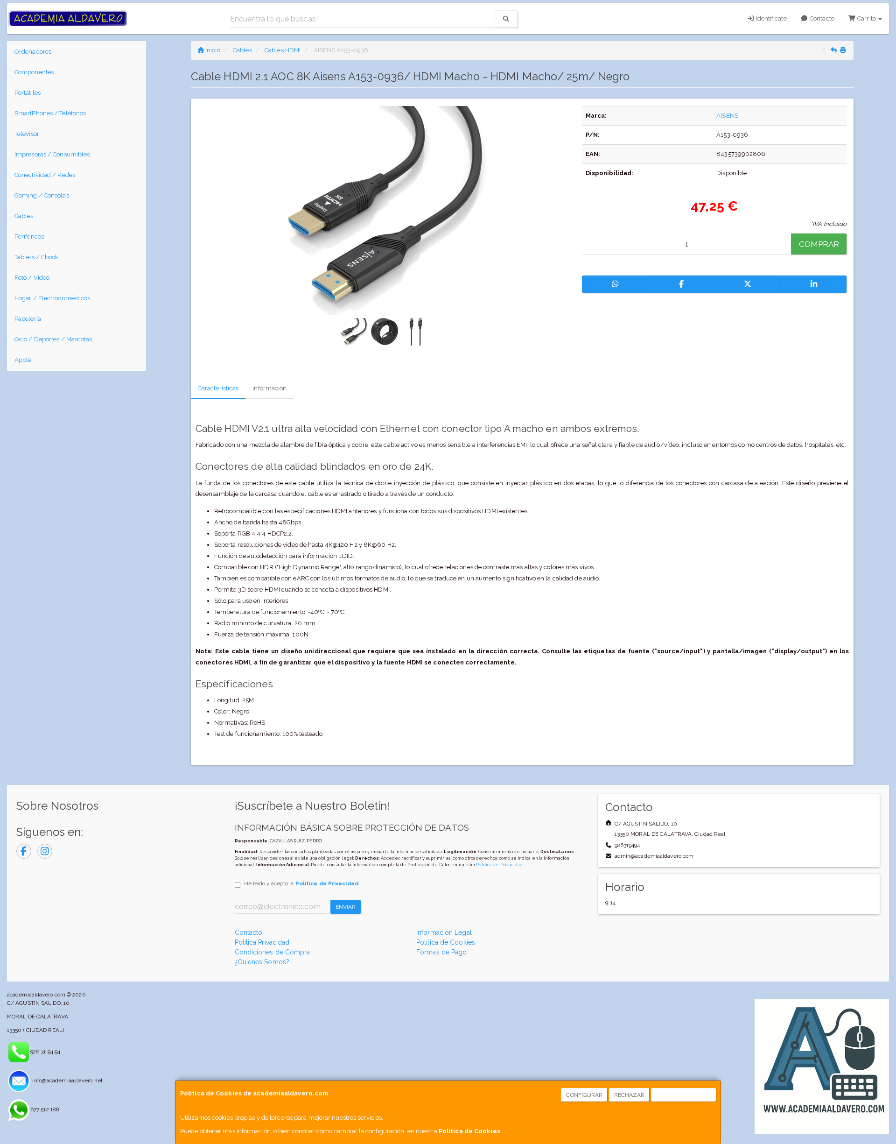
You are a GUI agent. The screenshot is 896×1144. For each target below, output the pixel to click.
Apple (23, 359)
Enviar (346, 907)
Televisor (26, 133)
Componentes (34, 72)
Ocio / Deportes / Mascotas (53, 339)
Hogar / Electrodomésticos (52, 298)
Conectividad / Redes (44, 174)
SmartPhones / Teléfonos (50, 113)
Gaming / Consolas (41, 195)
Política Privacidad (262, 942)
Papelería (27, 318)
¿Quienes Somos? (262, 962)
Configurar (584, 1095)
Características (218, 388)
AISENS (727, 115)
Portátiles (27, 92)
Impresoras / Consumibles (52, 154)
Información (269, 388)
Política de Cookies (469, 1131)
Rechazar (629, 1095)
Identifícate (770, 18)
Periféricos (29, 236)
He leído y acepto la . (302, 883)
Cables (24, 215)
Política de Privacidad (499, 864)
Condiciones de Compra (272, 952)
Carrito (866, 18)
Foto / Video (31, 277)
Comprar (819, 244)
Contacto (821, 18)
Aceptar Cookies (684, 1095)
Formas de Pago (441, 952)
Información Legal (444, 932)
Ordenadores (32, 51)
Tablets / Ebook (36, 257)
